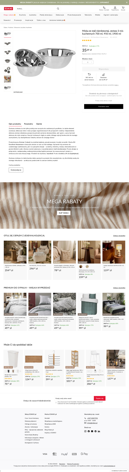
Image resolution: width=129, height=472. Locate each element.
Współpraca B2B (50, 424)
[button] (87, 40)
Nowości (7, 20)
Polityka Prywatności (73, 464)
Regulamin (62, 464)
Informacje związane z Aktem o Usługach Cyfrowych (34, 439)
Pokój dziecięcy (46, 15)
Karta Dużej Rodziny (31, 435)
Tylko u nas (41, 20)
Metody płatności (30, 421)
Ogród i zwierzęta (111, 15)
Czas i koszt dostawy (32, 418)
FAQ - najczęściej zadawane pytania (34, 431)
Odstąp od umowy (31, 424)
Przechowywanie (74, 15)
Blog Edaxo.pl (49, 430)
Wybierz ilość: (87, 59)
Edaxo (5, 27)
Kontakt (47, 418)
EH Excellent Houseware (99, 37)
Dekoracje (60, 15)
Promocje (18, 20)
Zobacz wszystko (119, 235)
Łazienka (32, 15)
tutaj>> (117, 85)
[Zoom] (44, 61)
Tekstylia (88, 15)
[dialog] (119, 470)
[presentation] (20, 371)
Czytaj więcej (16, 170)
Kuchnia (22, 15)
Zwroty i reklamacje (31, 427)
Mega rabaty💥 (10, 15)
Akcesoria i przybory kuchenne (23, 27)
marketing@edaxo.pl (109, 466)
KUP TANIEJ (64, 213)
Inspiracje (29, 20)
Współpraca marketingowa (53, 421)
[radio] (81, 266)
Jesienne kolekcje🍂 (57, 20)
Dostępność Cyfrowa (32, 443)
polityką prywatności (89, 403)
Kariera (47, 427)
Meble (97, 15)
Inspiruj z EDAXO (50, 432)
